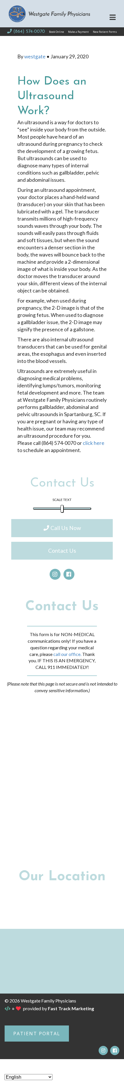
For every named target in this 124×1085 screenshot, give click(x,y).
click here (93, 443)
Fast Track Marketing (71, 1008)
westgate (35, 56)
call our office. (67, 654)
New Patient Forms (105, 32)
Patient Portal (36, 1033)
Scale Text (62, 499)
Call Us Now (65, 528)
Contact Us (62, 550)
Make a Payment (78, 32)
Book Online (56, 32)
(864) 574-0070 (29, 31)
